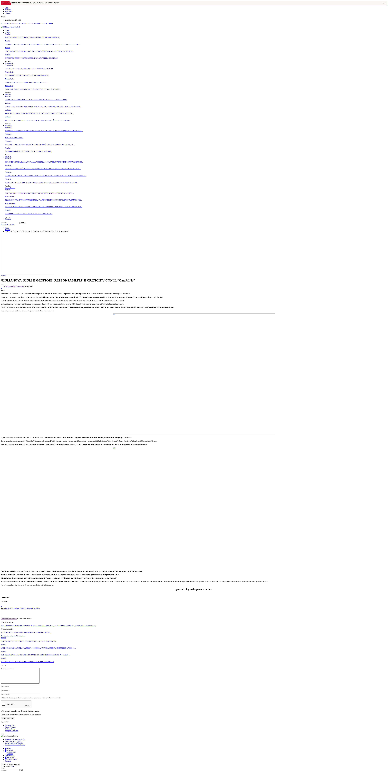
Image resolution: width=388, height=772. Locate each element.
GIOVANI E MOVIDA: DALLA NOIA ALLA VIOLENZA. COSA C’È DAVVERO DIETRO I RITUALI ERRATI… (44, 162)
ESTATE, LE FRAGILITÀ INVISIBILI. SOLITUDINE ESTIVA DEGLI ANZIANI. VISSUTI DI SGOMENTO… (43, 169)
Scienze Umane (10, 188)
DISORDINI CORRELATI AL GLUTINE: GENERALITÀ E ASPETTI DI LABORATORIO (36, 100)
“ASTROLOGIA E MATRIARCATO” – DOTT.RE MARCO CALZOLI (29, 68)
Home (7, 30)
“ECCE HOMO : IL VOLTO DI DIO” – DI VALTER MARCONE (27, 75)
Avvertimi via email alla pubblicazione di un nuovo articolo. (22, 714)
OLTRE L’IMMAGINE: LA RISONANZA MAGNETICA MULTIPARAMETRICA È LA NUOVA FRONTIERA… (43, 106)
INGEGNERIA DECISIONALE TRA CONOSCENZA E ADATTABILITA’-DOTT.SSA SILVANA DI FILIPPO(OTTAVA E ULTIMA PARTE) (48, 625)
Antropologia (9, 63)
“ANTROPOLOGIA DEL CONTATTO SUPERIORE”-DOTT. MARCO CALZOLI (32, 89)
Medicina (8, 94)
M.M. (12, 766)
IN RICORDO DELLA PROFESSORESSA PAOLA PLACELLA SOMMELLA (31, 58)
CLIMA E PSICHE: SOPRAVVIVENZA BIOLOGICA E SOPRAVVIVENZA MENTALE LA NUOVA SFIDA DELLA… (45, 176)
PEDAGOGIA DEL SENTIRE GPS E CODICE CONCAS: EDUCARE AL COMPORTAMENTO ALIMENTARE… (44, 131)
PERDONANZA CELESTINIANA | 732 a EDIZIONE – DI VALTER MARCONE (32, 37)
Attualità (7, 32)
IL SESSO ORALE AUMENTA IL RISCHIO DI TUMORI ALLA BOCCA (26, 632)
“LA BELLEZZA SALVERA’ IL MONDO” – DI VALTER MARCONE (28, 214)
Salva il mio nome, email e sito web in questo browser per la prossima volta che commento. (32, 698)
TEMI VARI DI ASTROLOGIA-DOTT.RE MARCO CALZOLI (26, 82)
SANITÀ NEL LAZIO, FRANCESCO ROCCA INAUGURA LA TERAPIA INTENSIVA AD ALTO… (39, 113)
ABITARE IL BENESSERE (14, 138)
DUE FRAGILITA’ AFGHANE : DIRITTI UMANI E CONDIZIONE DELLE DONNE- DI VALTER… (39, 51)
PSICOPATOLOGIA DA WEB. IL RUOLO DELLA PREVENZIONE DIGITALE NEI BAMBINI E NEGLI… (41, 182)
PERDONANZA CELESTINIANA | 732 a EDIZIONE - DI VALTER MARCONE (35, 3)
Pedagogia (8, 125)
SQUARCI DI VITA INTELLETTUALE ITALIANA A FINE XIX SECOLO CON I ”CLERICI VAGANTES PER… (43, 200)
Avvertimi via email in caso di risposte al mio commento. (21, 711)
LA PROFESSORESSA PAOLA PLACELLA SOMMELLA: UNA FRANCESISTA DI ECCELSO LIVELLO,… (42, 44)
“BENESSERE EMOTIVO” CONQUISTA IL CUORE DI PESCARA (28, 151)
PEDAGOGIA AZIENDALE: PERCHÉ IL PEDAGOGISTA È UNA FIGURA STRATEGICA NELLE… (39, 144)
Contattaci (8, 219)
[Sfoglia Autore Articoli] (5, 617)
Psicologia (8, 157)
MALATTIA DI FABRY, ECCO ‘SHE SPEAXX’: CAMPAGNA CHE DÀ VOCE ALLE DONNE (37, 120)
